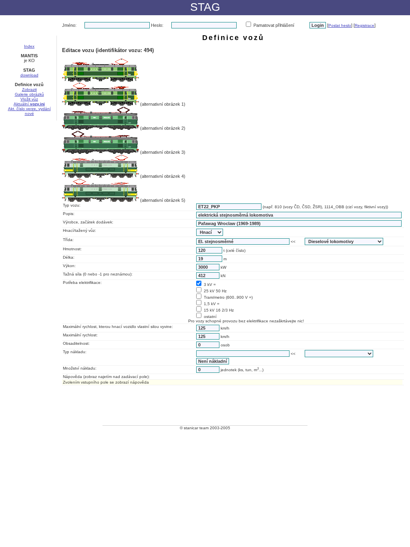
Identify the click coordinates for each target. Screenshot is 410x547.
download (29, 75)
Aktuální (29, 104)
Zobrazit (29, 89)
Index (29, 46)
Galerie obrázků (29, 94)
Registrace (364, 25)
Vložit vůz (29, 99)
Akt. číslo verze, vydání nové (29, 111)
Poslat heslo (339, 25)
